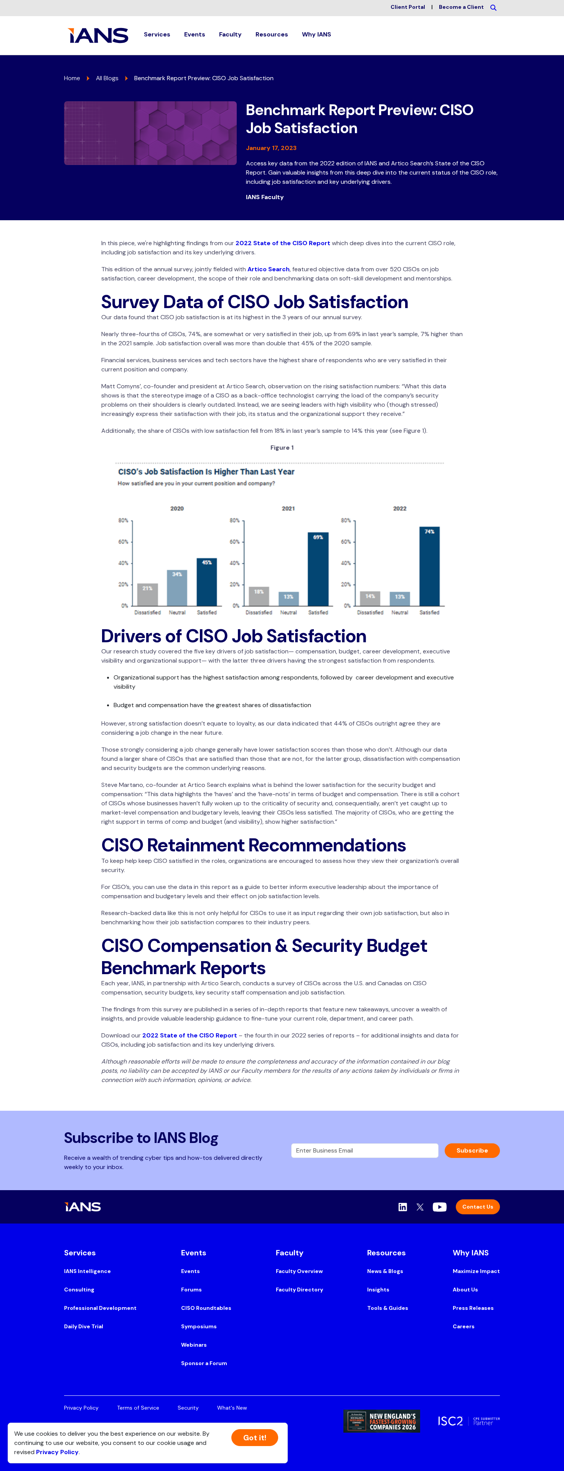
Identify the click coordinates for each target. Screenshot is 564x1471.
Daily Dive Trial (83, 1326)
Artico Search (268, 269)
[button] (157, 35)
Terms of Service (138, 1407)
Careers (464, 1326)
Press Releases (473, 1307)
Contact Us (477, 1206)
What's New (232, 1407)
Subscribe (472, 1150)
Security (188, 1407)
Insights (378, 1289)
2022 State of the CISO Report (283, 243)
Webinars (194, 1344)
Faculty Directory (299, 1289)
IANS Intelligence (87, 1271)
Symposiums (199, 1326)
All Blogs (107, 78)
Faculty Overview (299, 1271)
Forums (191, 1289)
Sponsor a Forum (204, 1363)
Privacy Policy (81, 1407)
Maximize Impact (476, 1271)
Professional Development (100, 1307)
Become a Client (461, 6)
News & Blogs (385, 1271)
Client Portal (408, 6)
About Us (465, 1289)
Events (190, 1271)
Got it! (254, 1438)
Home (72, 78)
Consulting (79, 1289)
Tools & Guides (387, 1307)
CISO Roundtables (206, 1307)
